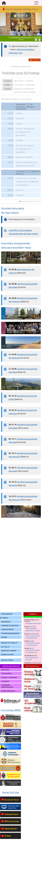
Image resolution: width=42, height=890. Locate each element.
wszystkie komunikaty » (33, 666)
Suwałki (35, 60)
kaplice (5, 618)
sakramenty (5, 622)
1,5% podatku (6, 673)
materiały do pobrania (9, 625)
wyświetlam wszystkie (34, 617)
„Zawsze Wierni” (7, 629)
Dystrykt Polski (7, 660)
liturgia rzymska (7, 654)
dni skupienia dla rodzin (33, 623)
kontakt (4, 637)
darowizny (5, 670)
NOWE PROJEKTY (8, 691)
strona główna (6, 614)
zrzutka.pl (5, 681)
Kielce (31, 648)
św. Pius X (5, 647)
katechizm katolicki (8, 651)
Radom (31, 641)
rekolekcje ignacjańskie (10, 633)
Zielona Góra (34, 634)
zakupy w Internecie (9, 677)
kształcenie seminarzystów (7, 686)
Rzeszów (32, 627)
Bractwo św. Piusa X (9, 643)
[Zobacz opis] (21, 265)
